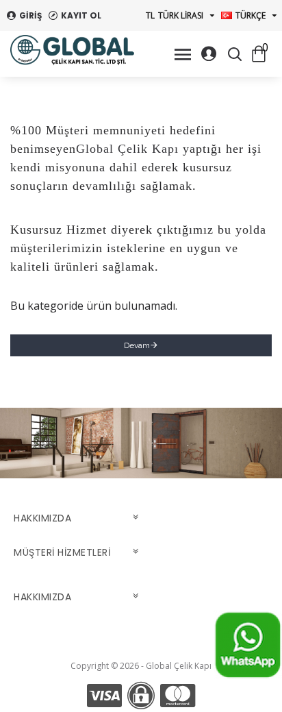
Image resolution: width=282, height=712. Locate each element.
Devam (137, 345)
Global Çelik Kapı (127, 149)
